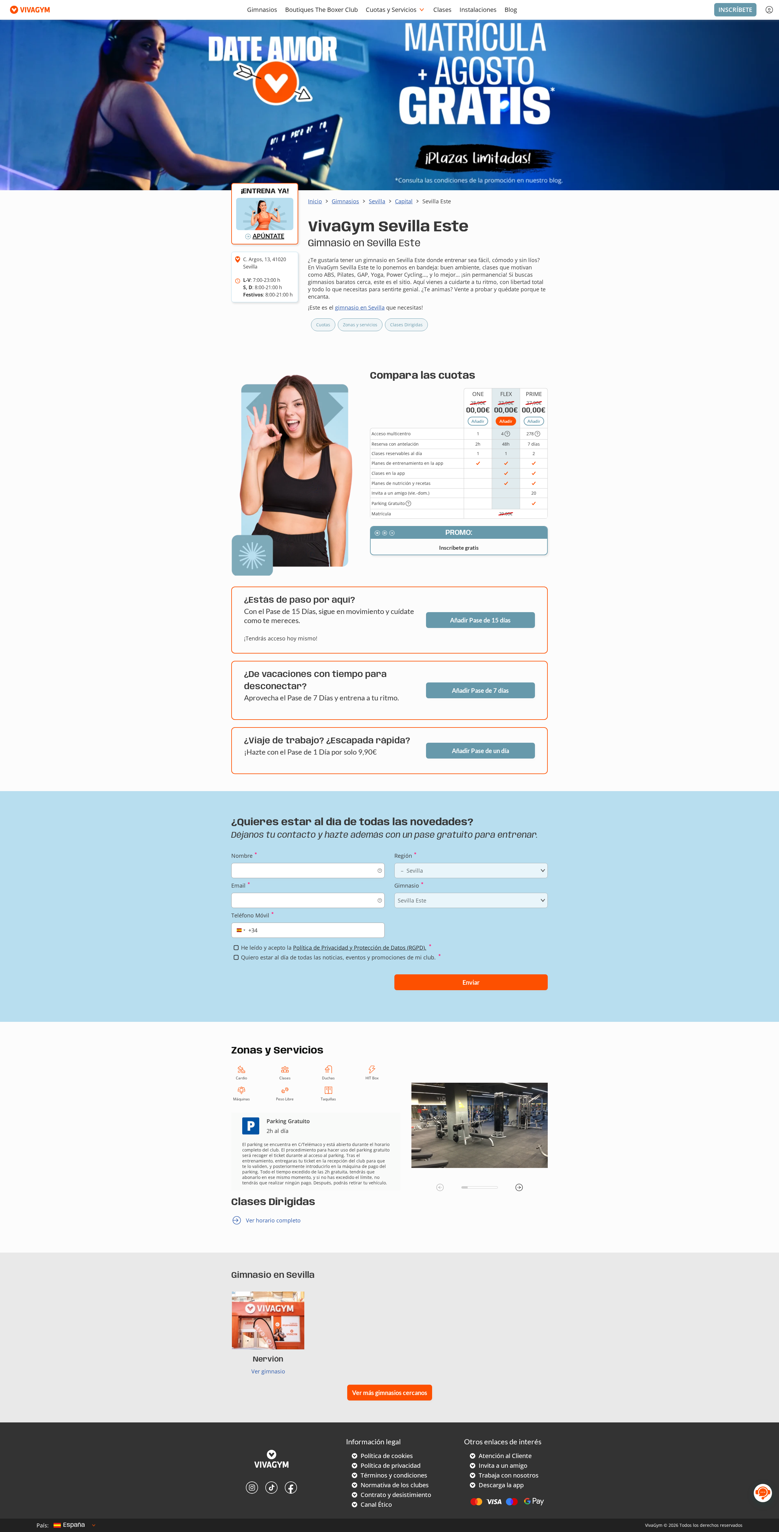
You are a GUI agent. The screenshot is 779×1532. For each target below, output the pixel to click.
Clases (442, 9)
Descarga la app (501, 1485)
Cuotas (323, 325)
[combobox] (245, 930)
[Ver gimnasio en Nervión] (268, 1320)
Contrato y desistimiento (396, 1495)
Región (403, 855)
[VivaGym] (271, 1459)
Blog (511, 9)
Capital (404, 201)
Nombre (242, 855)
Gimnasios (262, 9)
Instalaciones (478, 9)
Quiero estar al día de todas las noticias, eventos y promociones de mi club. (338, 957)
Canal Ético (376, 1504)
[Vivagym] (27, 9)
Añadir (477, 421)
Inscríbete (735, 9)
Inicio (315, 201)
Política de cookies (387, 1456)
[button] (519, 1187)
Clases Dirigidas (406, 325)
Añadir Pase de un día (480, 750)
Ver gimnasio (268, 1371)
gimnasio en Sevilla (360, 307)
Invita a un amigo (503, 1465)
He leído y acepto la (333, 947)
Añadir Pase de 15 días (480, 620)
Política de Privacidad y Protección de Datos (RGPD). (359, 947)
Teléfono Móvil (250, 915)
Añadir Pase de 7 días (480, 690)
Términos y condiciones (394, 1475)
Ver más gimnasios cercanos (389, 1392)
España (74, 1525)
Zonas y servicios (360, 325)
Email (238, 885)
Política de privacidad (391, 1465)
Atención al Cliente (505, 1456)
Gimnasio (406, 885)
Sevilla (377, 201)
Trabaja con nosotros (509, 1475)
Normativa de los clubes (395, 1485)
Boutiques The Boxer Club (321, 9)
